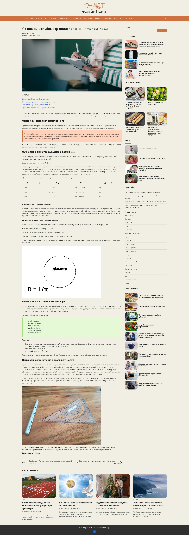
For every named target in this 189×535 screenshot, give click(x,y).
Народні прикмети (131, 247)
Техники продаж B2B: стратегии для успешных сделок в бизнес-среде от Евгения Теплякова (151, 335)
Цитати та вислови (131, 280)
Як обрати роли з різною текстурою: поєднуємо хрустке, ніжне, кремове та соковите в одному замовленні (152, 44)
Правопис (128, 258)
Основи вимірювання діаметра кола (35, 99)
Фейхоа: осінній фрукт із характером (156, 103)
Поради (98, 19)
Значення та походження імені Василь (152, 159)
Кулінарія (77, 19)
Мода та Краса (64, 19)
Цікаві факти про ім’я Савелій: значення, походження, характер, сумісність (150, 168)
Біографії (128, 219)
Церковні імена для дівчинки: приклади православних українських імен (151, 178)
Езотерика (128, 230)
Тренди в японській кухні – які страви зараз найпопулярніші (134, 129)
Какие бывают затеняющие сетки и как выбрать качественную (145, 201)
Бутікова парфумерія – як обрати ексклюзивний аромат (150, 54)
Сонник (127, 273)
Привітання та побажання (133, 262)
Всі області (118, 19)
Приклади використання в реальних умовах (38, 108)
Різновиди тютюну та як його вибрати (152, 306)
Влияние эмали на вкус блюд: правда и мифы (152, 345)
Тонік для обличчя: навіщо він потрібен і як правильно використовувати (149, 73)
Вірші (126, 226)
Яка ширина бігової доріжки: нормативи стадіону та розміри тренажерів (37, 505)
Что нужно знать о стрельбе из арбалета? (150, 316)
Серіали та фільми (131, 269)
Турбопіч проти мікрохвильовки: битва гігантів (150, 375)
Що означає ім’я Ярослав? (148, 149)
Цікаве (54, 19)
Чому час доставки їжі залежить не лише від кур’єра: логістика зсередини (134, 105)
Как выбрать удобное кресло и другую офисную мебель (152, 355)
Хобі (46, 19)
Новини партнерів (131, 251)
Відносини (88, 19)
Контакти (129, 19)
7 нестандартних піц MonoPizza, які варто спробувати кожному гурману (151, 296)
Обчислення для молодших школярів (36, 105)
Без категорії (129, 215)
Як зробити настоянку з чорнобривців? (147, 326)
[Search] (165, 18)
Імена (127, 237)
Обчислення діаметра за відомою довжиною (39, 102)
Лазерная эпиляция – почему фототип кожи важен (152, 365)
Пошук (127, 27)
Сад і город (128, 265)
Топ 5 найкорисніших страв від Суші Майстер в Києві (142, 192)
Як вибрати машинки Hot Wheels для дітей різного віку (151, 64)
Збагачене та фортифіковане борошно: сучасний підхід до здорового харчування (155, 131)
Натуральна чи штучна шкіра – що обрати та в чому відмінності (151, 384)
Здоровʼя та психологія (33, 19)
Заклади (107, 19)
